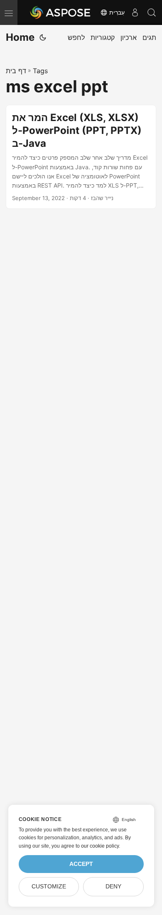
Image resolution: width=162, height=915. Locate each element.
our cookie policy (100, 846)
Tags (40, 71)
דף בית (16, 71)
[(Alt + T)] (43, 37)
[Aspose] (60, 12)
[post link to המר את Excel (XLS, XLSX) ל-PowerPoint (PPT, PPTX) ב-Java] (81, 156)
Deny (113, 886)
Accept (81, 864)
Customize (49, 886)
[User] (135, 12)
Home (20, 37)
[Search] (151, 12)
